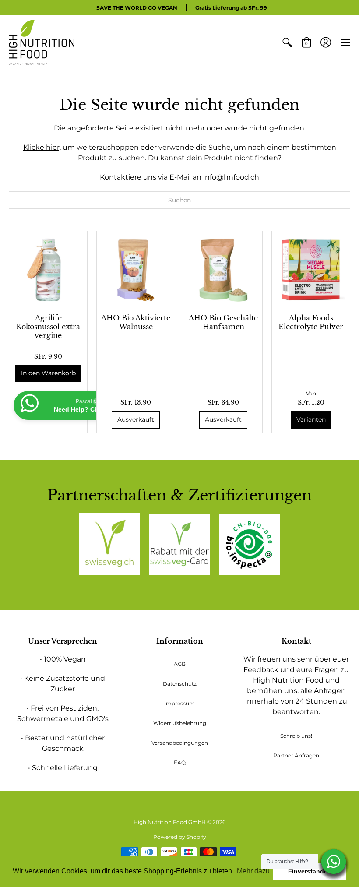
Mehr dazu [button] (253, 871)
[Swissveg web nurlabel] (109, 544)
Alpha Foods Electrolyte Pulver (310, 322)
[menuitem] (287, 42)
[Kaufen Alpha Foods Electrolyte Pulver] (310, 270)
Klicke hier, (42, 147)
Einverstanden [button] (309, 871)
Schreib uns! (296, 735)
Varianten (311, 419)
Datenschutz (180, 683)
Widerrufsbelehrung (179, 723)
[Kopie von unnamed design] (179, 544)
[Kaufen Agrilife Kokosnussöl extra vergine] (48, 270)
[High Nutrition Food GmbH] (41, 42)
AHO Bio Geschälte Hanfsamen (223, 322)
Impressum (179, 703)
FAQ (180, 762)
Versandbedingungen (179, 742)
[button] (287, 42)
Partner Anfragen (296, 755)
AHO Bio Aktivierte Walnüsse (135, 322)
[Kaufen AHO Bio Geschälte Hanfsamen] (223, 270)
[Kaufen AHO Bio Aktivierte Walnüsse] (135, 270)
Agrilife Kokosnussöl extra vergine (48, 326)
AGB (180, 664)
